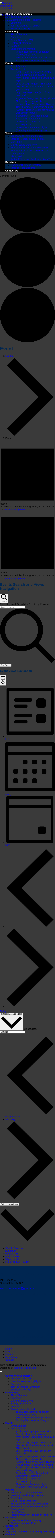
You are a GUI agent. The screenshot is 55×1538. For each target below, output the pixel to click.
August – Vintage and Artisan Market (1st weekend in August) (35, 99)
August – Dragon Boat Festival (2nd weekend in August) (35, 111)
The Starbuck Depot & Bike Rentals (29, 147)
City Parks (16, 141)
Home (8, 1348)
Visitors (9, 133)
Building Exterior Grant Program (33, 60)
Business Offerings (21, 28)
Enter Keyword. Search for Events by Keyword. (25, 604)
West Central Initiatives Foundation (34, 57)
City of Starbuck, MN (22, 40)
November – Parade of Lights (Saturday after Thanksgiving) (32, 129)
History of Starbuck (21, 43)
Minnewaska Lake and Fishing (27, 136)
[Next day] (30, 1006)
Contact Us (11, 170)
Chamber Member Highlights (26, 19)
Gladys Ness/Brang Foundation (32, 51)
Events (9, 63)
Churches (16, 37)
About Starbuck (19, 34)
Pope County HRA (26, 54)
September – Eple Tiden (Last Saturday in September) (32, 117)
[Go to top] (1, 1371)
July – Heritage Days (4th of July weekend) (29, 1531)
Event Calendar (19, 66)
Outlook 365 (11, 1253)
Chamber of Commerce (18, 14)
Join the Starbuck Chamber (25, 25)
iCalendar (10, 1251)
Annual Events (18, 69)
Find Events (5, 665)
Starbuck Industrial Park (23, 167)
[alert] (27, 476)
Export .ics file (12, 1259)
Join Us (9, 1528)
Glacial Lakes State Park (24, 144)
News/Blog (11, 1357)
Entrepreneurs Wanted (23, 48)
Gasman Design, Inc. (25, 1368)
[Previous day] (30, 926)
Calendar (10, 1534)
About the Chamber (21, 16)
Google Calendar (14, 1248)
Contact (9, 1360)
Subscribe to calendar (9, 1204)
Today (3, 1011)
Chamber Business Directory (26, 165)
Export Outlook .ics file (17, 1262)
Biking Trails (17, 156)
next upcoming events (15, 509)
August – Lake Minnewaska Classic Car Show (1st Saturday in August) (35, 105)
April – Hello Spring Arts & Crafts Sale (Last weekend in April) (33, 73)
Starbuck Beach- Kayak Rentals (28, 138)
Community (12, 31)
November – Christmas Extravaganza (28, 123)
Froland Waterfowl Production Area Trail (32, 159)
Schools (15, 45)
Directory (10, 162)
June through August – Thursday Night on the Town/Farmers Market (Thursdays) (34, 86)
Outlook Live (12, 1256)
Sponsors (16, 22)
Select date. (30, 1029)
